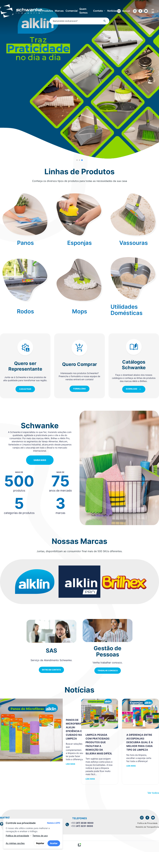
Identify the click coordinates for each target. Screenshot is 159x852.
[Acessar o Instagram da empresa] (135, 11)
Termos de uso (40, 835)
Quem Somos (83, 10)
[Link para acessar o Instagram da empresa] (142, 818)
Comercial (71, 10)
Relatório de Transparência (147, 827)
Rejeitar (40, 843)
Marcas (59, 10)
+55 (82, 823)
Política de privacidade (17, 835)
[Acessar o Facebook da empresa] (140, 11)
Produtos (47, 10)
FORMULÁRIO (79, 389)
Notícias (112, 10)
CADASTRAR (25, 389)
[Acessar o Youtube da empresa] (146, 11)
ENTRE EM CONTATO (51, 670)
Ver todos (153, 792)
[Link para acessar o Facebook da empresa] (147, 818)
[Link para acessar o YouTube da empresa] (153, 818)
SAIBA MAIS (40, 460)
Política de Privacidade (147, 823)
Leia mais (70, 764)
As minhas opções (15, 843)
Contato (98, 10)
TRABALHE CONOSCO (108, 670)
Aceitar (54, 843)
